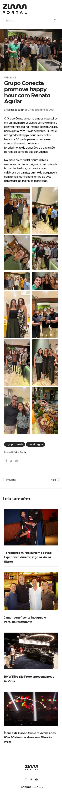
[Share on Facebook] (6, 461)
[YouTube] (36, 778)
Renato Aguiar (37, 444)
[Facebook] (26, 778)
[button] (55, 21)
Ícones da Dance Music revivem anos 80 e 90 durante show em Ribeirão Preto (29, 737)
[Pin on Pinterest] (16, 461)
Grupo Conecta (15, 444)
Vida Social (20, 452)
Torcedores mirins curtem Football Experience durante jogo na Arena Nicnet (28, 557)
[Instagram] (31, 778)
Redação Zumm (15, 109)
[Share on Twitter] (10, 461)
